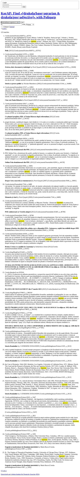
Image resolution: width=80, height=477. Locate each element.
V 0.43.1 (4, 471)
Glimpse (6, 27)
